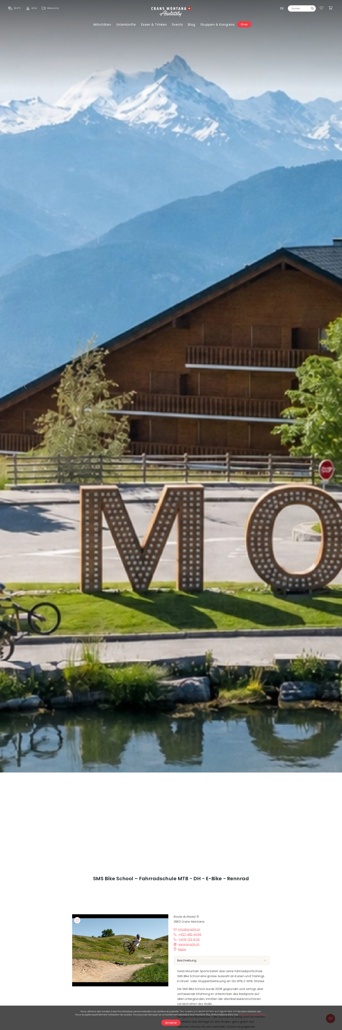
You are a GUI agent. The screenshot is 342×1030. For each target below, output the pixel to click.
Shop (244, 24)
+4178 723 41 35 (189, 939)
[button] (25, 386)
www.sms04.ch (189, 944)
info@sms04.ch (189, 929)
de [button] (282, 8)
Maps (182, 949)
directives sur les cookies (252, 1014)
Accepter (171, 1022)
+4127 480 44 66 (189, 934)
